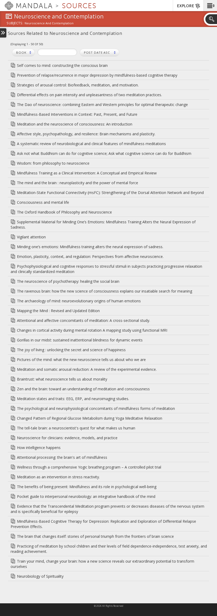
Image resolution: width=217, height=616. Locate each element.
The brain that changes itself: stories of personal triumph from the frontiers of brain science (95, 536)
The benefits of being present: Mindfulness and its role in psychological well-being (86, 486)
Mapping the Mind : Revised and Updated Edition (58, 310)
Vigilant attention (31, 236)
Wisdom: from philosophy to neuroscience (53, 163)
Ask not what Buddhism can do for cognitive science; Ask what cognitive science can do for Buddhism (104, 153)
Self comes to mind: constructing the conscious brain (62, 65)
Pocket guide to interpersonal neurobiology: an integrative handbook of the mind (86, 496)
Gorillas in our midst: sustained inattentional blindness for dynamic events (80, 339)
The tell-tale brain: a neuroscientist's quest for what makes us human (76, 427)
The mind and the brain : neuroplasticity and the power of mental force (77, 182)
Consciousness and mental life (43, 202)
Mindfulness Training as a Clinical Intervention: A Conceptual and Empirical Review (87, 172)
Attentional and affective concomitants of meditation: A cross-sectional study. (83, 320)
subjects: (15, 23)
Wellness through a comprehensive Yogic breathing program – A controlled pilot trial (89, 467)
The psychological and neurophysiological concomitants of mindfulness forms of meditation (96, 408)
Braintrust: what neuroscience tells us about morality (62, 379)
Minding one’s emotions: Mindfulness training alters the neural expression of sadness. (90, 246)
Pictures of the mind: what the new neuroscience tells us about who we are (81, 359)
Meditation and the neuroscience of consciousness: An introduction (74, 124)
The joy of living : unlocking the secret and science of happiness (71, 349)
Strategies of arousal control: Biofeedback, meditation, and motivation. (78, 84)
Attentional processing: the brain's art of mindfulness (62, 457)
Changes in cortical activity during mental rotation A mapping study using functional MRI (92, 330)
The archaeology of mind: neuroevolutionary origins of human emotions (79, 300)
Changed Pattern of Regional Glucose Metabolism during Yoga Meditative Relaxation (89, 418)
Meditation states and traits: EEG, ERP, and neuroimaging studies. (73, 398)
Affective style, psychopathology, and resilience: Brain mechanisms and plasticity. (86, 133)
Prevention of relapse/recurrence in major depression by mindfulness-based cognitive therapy (97, 75)
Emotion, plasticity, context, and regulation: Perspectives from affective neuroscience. (90, 256)
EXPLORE (185, 6)
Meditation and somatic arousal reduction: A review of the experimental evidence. (87, 369)
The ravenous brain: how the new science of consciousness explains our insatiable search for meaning (104, 291)
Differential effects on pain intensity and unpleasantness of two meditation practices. (89, 94)
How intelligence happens (39, 447)
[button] (210, 5)
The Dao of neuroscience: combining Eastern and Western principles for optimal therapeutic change (102, 104)
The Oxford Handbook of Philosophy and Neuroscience (64, 212)
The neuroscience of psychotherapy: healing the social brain (68, 281)
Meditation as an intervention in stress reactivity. (58, 476)
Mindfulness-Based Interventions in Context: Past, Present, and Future (77, 114)
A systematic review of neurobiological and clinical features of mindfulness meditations (91, 143)
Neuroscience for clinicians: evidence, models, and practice (67, 437)
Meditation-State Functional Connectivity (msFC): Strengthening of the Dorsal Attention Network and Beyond (110, 192)
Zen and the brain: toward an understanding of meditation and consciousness (83, 388)
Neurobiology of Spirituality (40, 576)
